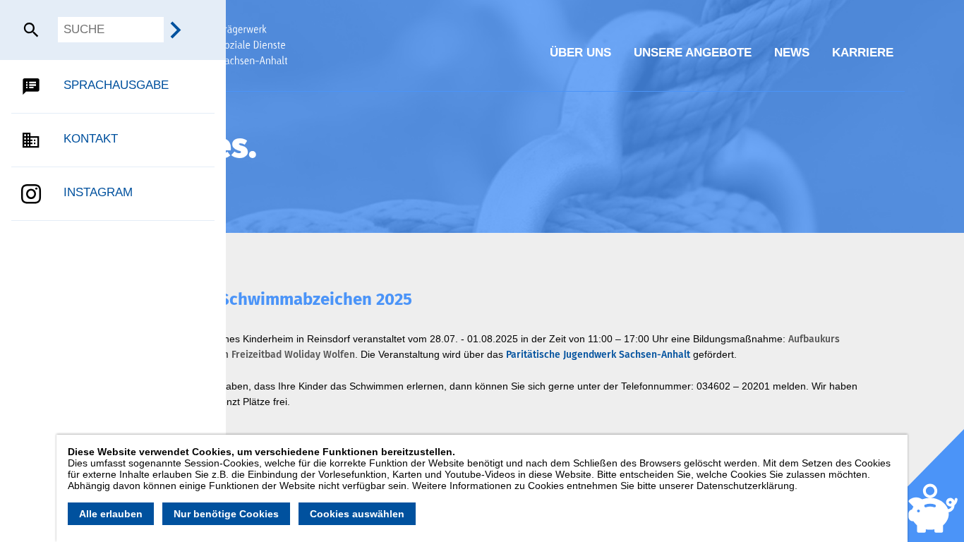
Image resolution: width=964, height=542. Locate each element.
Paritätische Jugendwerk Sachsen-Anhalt (598, 355)
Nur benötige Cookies (226, 513)
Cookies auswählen (357, 513)
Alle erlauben (111, 513)
